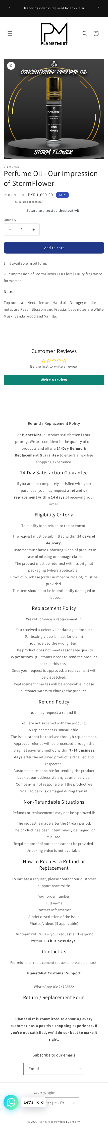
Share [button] (13, 331)
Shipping (9, 201)
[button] (10, 33)
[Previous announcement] (9, 8)
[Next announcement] (98, 8)
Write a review (54, 379)
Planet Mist (45, 1121)
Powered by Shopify (67, 1121)
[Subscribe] (79, 1069)
